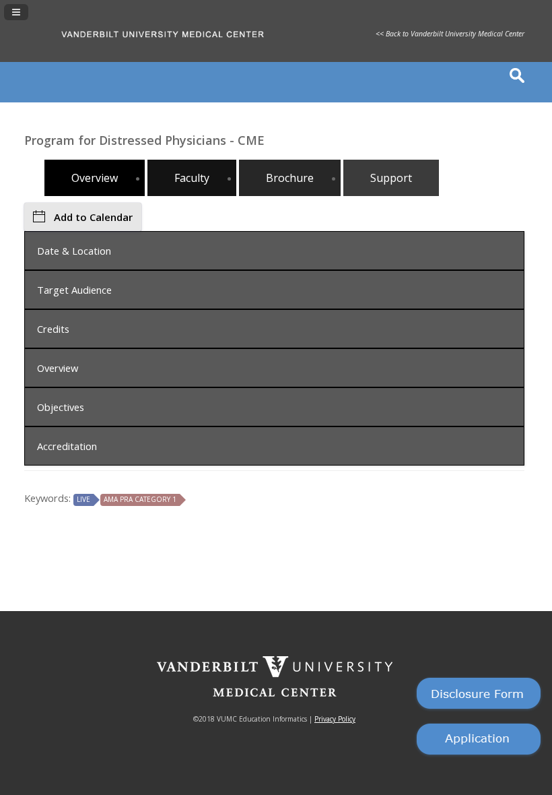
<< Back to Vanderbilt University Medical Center (450, 33)
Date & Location (74, 250)
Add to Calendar (93, 217)
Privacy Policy (334, 719)
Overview (57, 368)
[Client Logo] (191, 44)
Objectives (60, 407)
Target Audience (74, 289)
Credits (53, 329)
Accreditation (67, 446)
